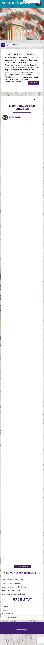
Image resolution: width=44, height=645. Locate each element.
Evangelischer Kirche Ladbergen (14, 594)
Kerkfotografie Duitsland (17, 3)
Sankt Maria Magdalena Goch (12, 580)
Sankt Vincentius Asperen (11, 583)
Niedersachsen (7, 614)
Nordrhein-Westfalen (10, 617)
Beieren (5, 606)
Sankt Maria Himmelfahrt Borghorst (15, 587)
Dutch (27, 1)
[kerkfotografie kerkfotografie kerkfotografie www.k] (22, 132)
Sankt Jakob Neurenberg (11, 591)
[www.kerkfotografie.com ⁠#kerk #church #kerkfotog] (22, 419)
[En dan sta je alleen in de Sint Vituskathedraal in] (22, 353)
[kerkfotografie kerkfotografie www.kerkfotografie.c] (22, 199)
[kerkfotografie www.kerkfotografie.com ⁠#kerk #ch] (22, 221)
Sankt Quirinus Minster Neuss (20, 54)
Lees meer (33, 82)
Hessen (5, 610)
